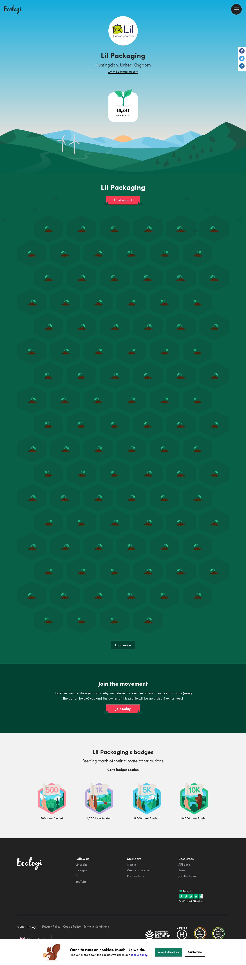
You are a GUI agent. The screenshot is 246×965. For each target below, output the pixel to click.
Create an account (139, 870)
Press (181, 870)
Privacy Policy (51, 926)
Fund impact (123, 200)
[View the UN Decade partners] (158, 935)
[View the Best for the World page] (200, 935)
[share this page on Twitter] (242, 59)
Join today (123, 708)
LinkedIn (81, 864)
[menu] (236, 9)
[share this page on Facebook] (242, 51)
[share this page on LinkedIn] (242, 66)
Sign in (131, 864)
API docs (184, 864)
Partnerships (135, 876)
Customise (195, 952)
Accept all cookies (168, 952)
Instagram (82, 870)
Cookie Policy (72, 926)
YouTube (81, 881)
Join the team (187, 876)
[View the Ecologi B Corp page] (182, 935)
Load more (123, 645)
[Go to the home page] (13, 10)
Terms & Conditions (96, 926)
